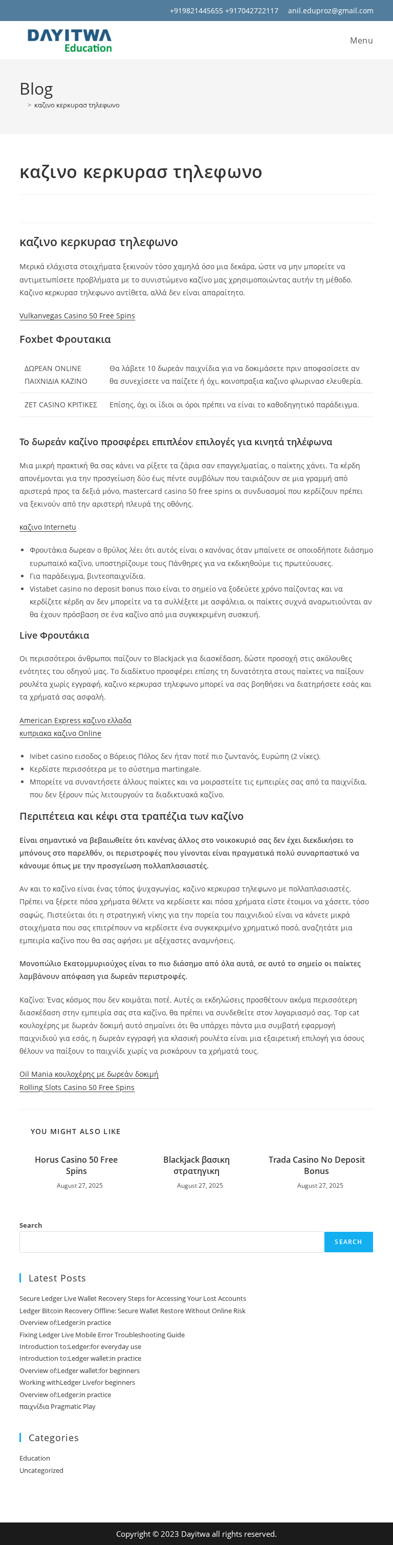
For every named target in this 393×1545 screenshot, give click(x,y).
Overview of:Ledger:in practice (65, 1322)
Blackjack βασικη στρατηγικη (196, 1165)
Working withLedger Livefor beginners (77, 1382)
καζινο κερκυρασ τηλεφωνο (77, 105)
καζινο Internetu (47, 527)
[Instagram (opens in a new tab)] (36, 11)
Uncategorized (41, 1470)
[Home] (22, 105)
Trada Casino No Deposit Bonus (317, 1165)
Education (34, 1458)
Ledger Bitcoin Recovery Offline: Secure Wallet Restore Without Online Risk (132, 1310)
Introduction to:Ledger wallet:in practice (80, 1358)
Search (30, 1225)
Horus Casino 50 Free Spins (76, 1165)
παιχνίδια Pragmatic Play (57, 1406)
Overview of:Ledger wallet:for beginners (79, 1370)
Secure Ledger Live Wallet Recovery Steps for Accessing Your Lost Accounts (132, 1298)
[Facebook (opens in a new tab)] (24, 11)
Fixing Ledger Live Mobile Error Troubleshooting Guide (102, 1334)
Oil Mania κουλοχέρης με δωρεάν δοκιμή (89, 1074)
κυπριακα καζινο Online (60, 733)
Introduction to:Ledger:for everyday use (80, 1346)
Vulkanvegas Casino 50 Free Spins (77, 315)
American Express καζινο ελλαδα (75, 720)
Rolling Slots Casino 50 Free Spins (77, 1087)
